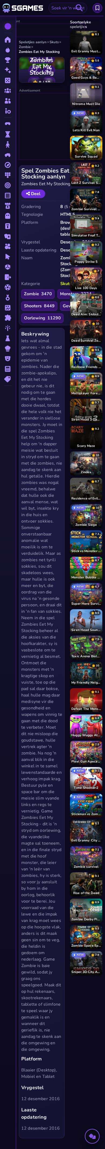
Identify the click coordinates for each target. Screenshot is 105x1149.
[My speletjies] (97, 8)
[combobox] (67, 8)
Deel (35, 194)
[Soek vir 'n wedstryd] (79, 8)
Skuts (66, 284)
